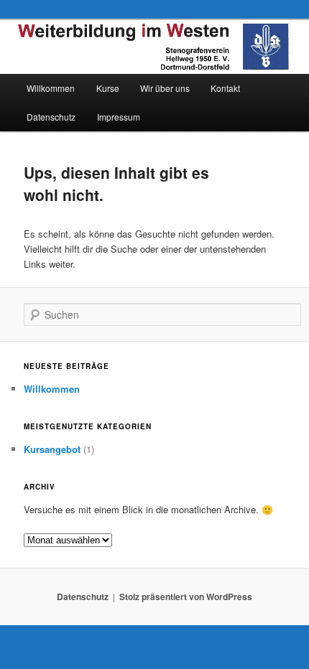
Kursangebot (52, 449)
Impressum (118, 117)
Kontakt (225, 88)
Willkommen (51, 88)
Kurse (107, 88)
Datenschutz (51, 117)
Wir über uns (165, 88)
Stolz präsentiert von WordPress (185, 596)
